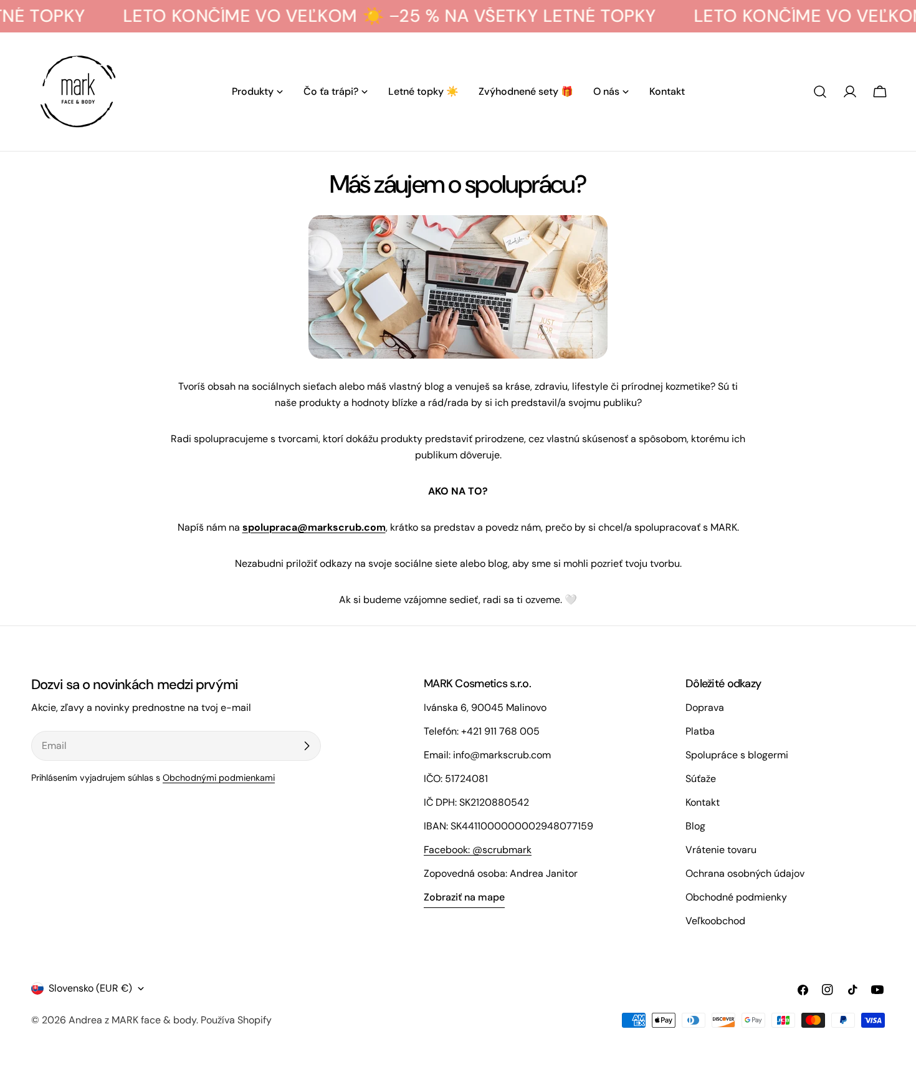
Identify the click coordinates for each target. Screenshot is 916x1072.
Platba (700, 731)
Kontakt (702, 802)
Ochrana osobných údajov (744, 873)
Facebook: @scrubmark (478, 849)
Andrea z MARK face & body (132, 1019)
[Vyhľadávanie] (820, 91)
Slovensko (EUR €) (90, 988)
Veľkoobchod (715, 920)
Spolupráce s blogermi (736, 754)
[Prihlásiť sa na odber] (306, 746)
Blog (695, 826)
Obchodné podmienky (736, 897)
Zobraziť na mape (464, 897)
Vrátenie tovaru (720, 849)
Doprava (704, 707)
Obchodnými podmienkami (219, 777)
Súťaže (700, 778)
